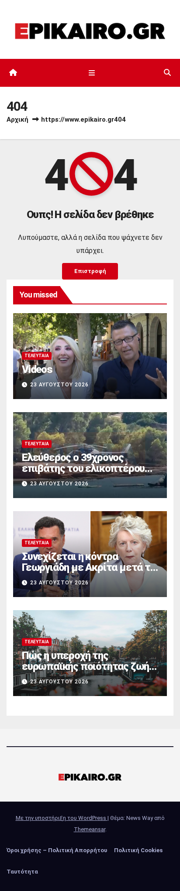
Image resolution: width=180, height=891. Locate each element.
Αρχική (17, 119)
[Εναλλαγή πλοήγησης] (91, 73)
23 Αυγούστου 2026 (59, 385)
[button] (167, 72)
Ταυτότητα (22, 871)
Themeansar (89, 829)
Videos (37, 369)
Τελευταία (36, 355)
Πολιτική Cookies (138, 850)
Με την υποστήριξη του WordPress (61, 818)
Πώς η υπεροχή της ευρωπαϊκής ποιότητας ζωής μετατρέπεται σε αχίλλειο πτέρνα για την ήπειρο (88, 671)
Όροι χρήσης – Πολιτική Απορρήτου (57, 850)
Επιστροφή (90, 271)
